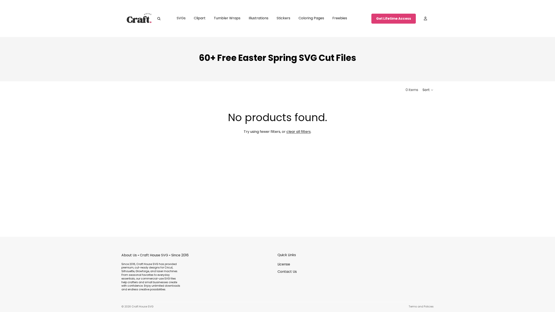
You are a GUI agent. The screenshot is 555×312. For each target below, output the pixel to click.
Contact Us (287, 271)
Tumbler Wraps (227, 18)
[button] (428, 90)
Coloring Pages (311, 18)
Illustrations (258, 18)
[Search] (159, 18)
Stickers (283, 18)
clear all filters (298, 131)
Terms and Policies (421, 306)
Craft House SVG (142, 306)
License (284, 264)
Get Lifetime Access (393, 18)
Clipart (200, 18)
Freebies (339, 18)
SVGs (181, 18)
